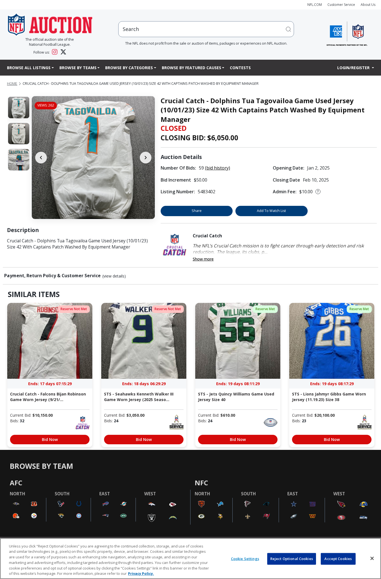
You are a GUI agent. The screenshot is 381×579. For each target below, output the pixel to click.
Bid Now (50, 439)
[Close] (372, 558)
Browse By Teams (78, 67)
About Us (368, 4)
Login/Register (354, 67)
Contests (240, 67)
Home (12, 83)
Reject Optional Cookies (291, 558)
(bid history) (217, 168)
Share (197, 210)
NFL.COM (314, 4)
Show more (203, 259)
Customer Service (341, 4)
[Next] (145, 157)
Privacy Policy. (141, 573)
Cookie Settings (245, 558)
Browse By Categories (129, 67)
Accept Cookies (338, 558)
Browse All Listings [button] (28, 67)
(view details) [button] (114, 276)
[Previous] (41, 157)
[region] (190, 558)
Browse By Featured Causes (191, 67)
